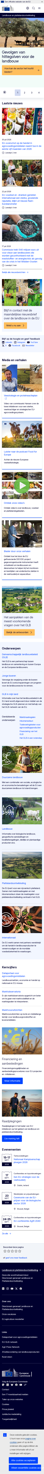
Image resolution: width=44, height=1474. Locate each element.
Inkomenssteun (26, 721)
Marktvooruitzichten (12, 1010)
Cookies (5, 1404)
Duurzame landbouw (12, 777)
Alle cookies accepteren (23, 1460)
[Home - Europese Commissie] (8, 8)
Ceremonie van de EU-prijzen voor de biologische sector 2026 (27, 1200)
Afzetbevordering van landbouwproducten (20, 1352)
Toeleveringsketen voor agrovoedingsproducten (30, 726)
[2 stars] (7, 1251)
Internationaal (9, 937)
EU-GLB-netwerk (9, 1342)
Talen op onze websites (12, 1399)
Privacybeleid (8, 1409)
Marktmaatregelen (27, 717)
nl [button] (27, 8)
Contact (5, 1389)
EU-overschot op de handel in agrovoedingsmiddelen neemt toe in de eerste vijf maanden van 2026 (21, 146)
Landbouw (7, 829)
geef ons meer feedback (16, 1257)
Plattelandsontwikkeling (14, 883)
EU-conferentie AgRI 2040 (27, 1221)
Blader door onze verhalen (17, 551)
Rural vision (7, 1357)
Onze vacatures (9, 1314)
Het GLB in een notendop (31, 738)
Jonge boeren (9, 675)
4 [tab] (39, 92)
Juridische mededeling (11, 1414)
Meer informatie (12, 1081)
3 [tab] (31, 92)
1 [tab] (17, 92)
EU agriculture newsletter (13, 1319)
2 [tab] (24, 92)
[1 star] (5, 1251)
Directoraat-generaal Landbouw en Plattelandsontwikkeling (17, 1307)
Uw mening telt (11, 1138)
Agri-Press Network (10, 1347)
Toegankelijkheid (9, 1419)
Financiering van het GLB (28, 732)
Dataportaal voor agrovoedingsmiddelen (19, 1337)
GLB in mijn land (10, 694)
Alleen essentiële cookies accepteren (26, 1467)
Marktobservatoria (11, 991)
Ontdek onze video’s (14, 503)
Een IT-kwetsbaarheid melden (15, 1394)
